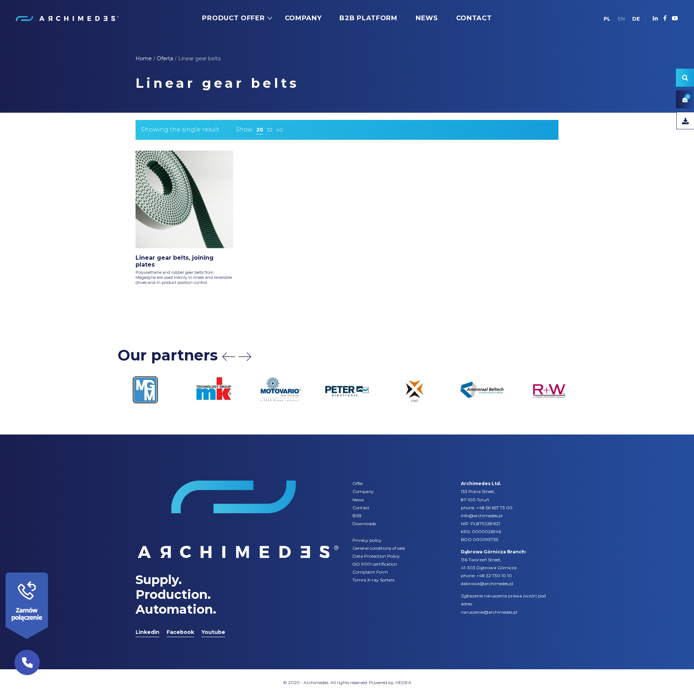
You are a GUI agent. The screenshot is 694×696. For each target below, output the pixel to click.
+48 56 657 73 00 (494, 507)
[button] (27, 662)
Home (144, 58)
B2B (356, 515)
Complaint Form (370, 572)
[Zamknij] (50, 570)
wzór (529, 595)
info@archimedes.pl (481, 515)
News (358, 499)
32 (270, 129)
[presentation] (228, 356)
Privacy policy (367, 540)
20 (259, 129)
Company (363, 491)
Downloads (364, 523)
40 (279, 129)
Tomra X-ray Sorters (373, 580)
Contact (360, 507)
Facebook (180, 632)
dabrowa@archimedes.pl (487, 583)
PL (607, 19)
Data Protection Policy (376, 556)
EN (621, 19)
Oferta (165, 58)
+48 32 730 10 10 (494, 575)
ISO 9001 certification (374, 564)
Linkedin (147, 632)
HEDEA (403, 682)
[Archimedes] (66, 18)
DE (636, 19)
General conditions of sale (378, 548)
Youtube (213, 632)
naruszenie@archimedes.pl (489, 612)
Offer (357, 483)
